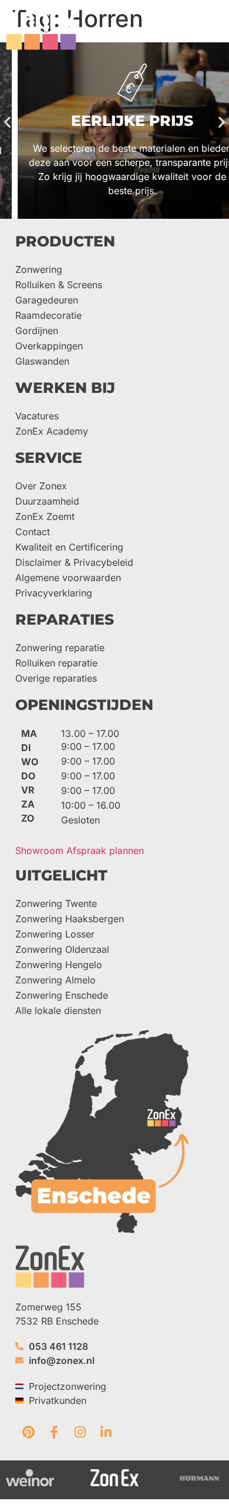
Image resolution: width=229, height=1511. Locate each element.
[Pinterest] (28, 1432)
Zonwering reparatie (60, 647)
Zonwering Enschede (61, 995)
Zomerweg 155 (48, 1307)
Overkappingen (49, 346)
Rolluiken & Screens (58, 285)
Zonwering (38, 269)
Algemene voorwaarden (68, 577)
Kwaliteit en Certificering (69, 547)
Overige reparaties (56, 678)
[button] (212, 27)
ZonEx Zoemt (45, 516)
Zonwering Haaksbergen (69, 919)
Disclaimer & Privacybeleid (74, 562)
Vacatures (37, 416)
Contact (32, 532)
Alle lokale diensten (58, 1010)
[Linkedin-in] (106, 1432)
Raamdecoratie (48, 315)
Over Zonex (41, 486)
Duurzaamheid (47, 501)
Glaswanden (42, 361)
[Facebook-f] (54, 1432)
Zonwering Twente (56, 903)
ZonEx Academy (51, 431)
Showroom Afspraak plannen (79, 850)
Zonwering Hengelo (58, 964)
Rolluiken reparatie (56, 663)
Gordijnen (36, 330)
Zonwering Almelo (55, 980)
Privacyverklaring (53, 593)
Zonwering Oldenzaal (62, 949)
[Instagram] (80, 1432)
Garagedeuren (46, 300)
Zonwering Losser (55, 934)
